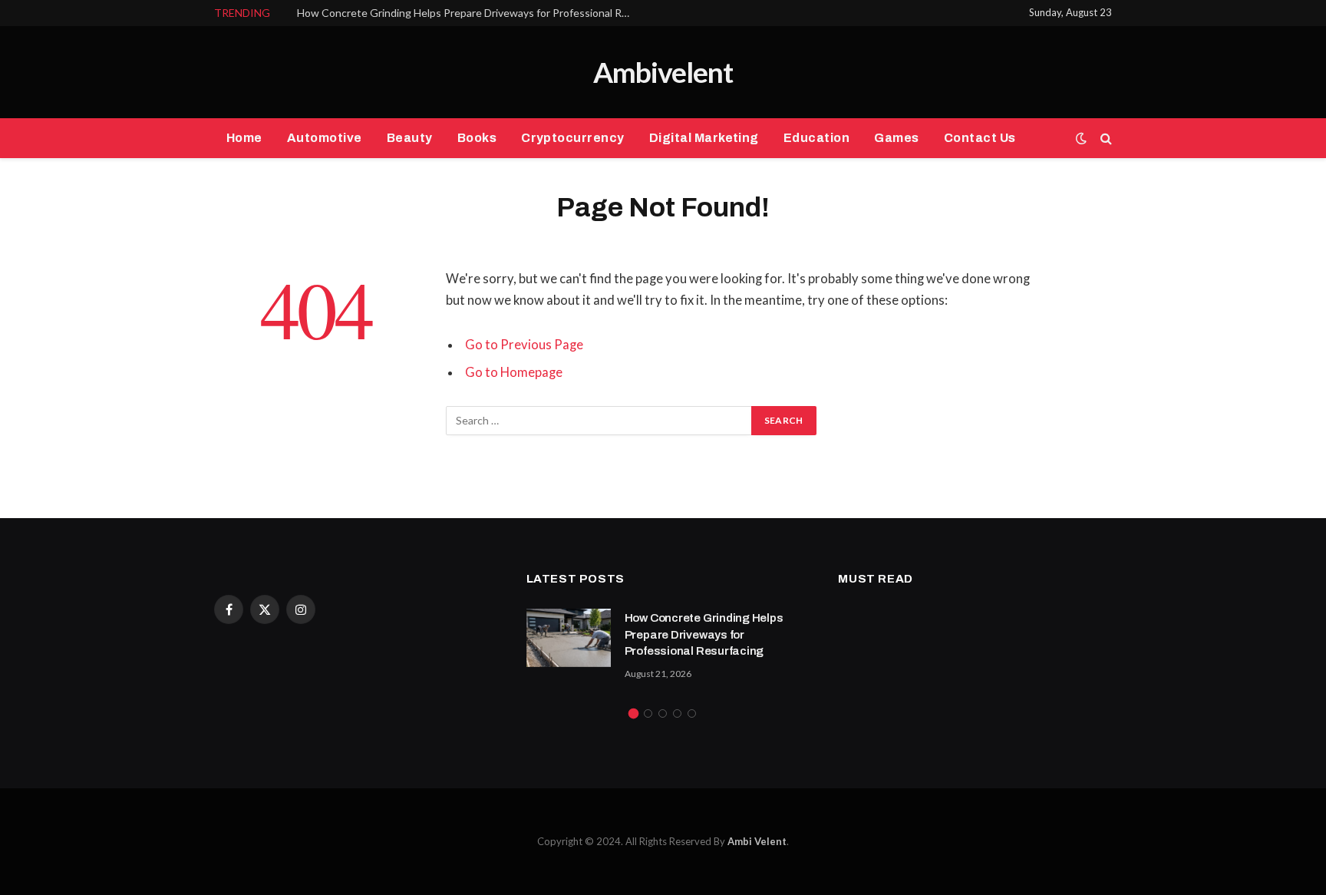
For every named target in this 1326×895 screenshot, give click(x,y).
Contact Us (980, 137)
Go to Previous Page (524, 344)
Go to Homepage (513, 372)
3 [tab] (662, 713)
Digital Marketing (704, 137)
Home (244, 137)
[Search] (1104, 138)
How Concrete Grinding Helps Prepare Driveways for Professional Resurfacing (469, 12)
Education (816, 137)
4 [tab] (677, 713)
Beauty (410, 137)
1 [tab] (633, 713)
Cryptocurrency (573, 137)
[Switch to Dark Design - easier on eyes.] (1081, 138)
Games (896, 137)
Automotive (324, 137)
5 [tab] (691, 713)
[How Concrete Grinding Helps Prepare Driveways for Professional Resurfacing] (568, 638)
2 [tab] (648, 713)
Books (476, 137)
